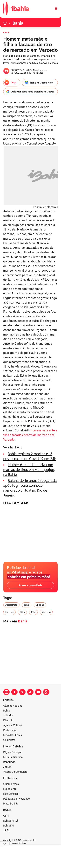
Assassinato (11, 604)
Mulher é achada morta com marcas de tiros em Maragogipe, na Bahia (29, 469)
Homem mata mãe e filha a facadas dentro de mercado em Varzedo (30, 435)
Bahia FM (8, 825)
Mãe (33, 612)
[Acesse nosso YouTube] (38, 692)
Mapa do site (11, 803)
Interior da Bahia (13, 746)
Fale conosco (11, 794)
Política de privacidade (16, 798)
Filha (22, 612)
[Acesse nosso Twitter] (22, 692)
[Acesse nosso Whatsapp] (46, 692)
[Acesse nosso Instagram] (6, 692)
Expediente (10, 789)
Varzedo (46, 612)
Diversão (8, 720)
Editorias (8, 700)
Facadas (9, 612)
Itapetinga (9, 762)
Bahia (18, 23)
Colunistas (9, 740)
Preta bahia (9, 730)
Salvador (8, 715)
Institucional (10, 778)
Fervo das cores (12, 735)
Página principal (12, 752)
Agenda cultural (12, 725)
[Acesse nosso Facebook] (14, 692)
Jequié (7, 767)
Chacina (40, 604)
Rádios (7, 810)
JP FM (6, 830)
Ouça (13, 82)
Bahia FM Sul (10, 820)
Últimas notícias (12, 705)
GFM (6, 816)
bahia (26, 604)
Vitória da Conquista (15, 771)
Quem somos (11, 784)
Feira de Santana (13, 757)
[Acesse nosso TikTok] (30, 692)
